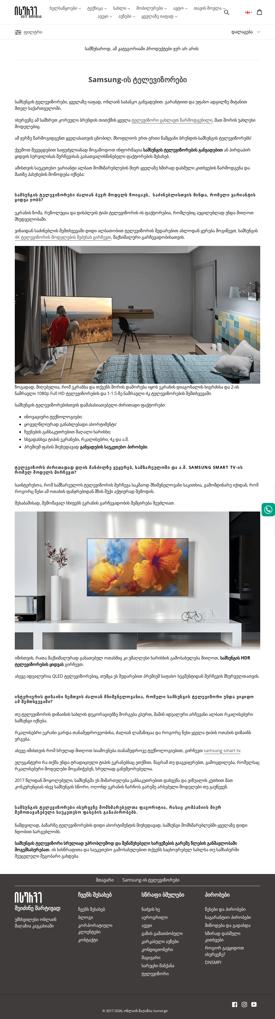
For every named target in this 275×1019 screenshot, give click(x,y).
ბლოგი (85, 917)
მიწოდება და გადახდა (228, 925)
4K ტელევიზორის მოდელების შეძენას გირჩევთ (63, 237)
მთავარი (105, 880)
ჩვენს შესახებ (91, 909)
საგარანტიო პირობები (228, 917)
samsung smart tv (222, 750)
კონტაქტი (88, 940)
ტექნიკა (95, 8)
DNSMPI (213, 962)
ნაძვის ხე (151, 909)
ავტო (179, 8)
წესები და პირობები (225, 909)
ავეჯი (103, 16)
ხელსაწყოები (64, 8)
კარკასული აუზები (160, 941)
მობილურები (150, 8)
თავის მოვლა (208, 8)
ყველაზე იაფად (158, 16)
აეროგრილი (155, 917)
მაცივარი (151, 957)
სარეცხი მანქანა (158, 966)
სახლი (120, 8)
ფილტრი (32, 32)
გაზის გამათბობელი (162, 933)
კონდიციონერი (157, 949)
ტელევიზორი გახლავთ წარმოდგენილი (172, 120)
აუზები (125, 16)
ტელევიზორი (155, 974)
